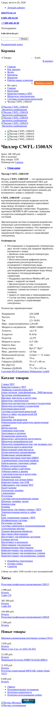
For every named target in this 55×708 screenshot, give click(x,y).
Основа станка (15, 563)
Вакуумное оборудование (14, 534)
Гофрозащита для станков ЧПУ (17, 485)
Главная (11, 66)
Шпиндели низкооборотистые (17, 441)
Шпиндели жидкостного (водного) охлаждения (26, 403)
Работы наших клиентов (20, 80)
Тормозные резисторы (12, 430)
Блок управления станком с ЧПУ (18, 517)
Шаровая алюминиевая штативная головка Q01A (27, 638)
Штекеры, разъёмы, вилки (15, 501)
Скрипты (12, 566)
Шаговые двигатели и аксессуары (19, 398)
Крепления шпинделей (13, 408)
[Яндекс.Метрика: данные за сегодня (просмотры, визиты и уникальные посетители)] (11, 702)
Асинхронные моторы (13, 528)
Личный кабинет (16, 7)
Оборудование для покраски (16, 545)
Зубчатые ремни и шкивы (14, 471)
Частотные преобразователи (16, 395)
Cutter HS (6, 606)
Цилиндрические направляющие (18, 452)
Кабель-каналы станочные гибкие (19, 463)
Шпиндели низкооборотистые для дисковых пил (26, 444)
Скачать (19, 162)
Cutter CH (6, 595)
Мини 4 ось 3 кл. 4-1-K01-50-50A (18, 649)
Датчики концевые (11, 477)
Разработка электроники (20, 561)
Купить (5, 592)
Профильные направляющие (16, 455)
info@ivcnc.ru (8, 12)
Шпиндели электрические (15, 400)
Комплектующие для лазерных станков (21, 550)
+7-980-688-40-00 (10, 23)
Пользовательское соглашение (23, 689)
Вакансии (12, 77)
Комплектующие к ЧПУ (13, 387)
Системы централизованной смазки (20, 498)
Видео (10, 72)
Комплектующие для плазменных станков (23, 553)
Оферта (11, 686)
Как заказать (13, 69)
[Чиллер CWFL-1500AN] (20, 131)
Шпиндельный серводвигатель (17, 449)
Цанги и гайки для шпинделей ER (19, 414)
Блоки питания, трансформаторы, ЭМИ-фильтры (26, 392)
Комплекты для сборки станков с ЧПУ (21, 509)
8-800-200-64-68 (9, 18)
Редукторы (7, 496)
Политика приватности (19, 692)
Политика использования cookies (24, 695)
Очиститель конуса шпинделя (16, 447)
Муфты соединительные (14, 466)
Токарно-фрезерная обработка (16, 531)
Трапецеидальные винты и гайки (18, 512)
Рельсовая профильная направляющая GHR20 (25, 617)
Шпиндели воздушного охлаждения (20, 406)
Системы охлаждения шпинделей (18, 411)
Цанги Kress (7, 417)
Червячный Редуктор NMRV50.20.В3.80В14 (24, 660)
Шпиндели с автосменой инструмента (21, 438)
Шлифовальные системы (14, 520)
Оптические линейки (12, 490)
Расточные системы (11, 523)
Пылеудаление (8, 487)
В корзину (48, 61)
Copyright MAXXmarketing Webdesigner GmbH (25, 371)
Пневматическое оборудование (17, 547)
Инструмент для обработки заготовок (20, 536)
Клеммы (5, 506)
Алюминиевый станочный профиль (20, 460)
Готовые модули (9, 539)
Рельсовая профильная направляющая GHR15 (25, 584)
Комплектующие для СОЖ (15, 482)
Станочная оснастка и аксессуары (19, 474)
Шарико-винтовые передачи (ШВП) (20, 457)
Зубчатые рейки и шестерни (15, 468)
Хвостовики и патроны (13, 433)
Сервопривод (8, 493)
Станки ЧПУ (8, 384)
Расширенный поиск (12, 44)
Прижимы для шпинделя (14, 419)
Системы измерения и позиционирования (23, 526)
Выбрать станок (44, 83)
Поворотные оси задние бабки (17, 479)
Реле (3, 515)
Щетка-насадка (9, 428)
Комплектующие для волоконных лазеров (23, 555)
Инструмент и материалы (14, 542)
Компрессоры (8, 504)
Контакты (12, 75)
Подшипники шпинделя (14, 436)
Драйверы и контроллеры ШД (17, 389)
